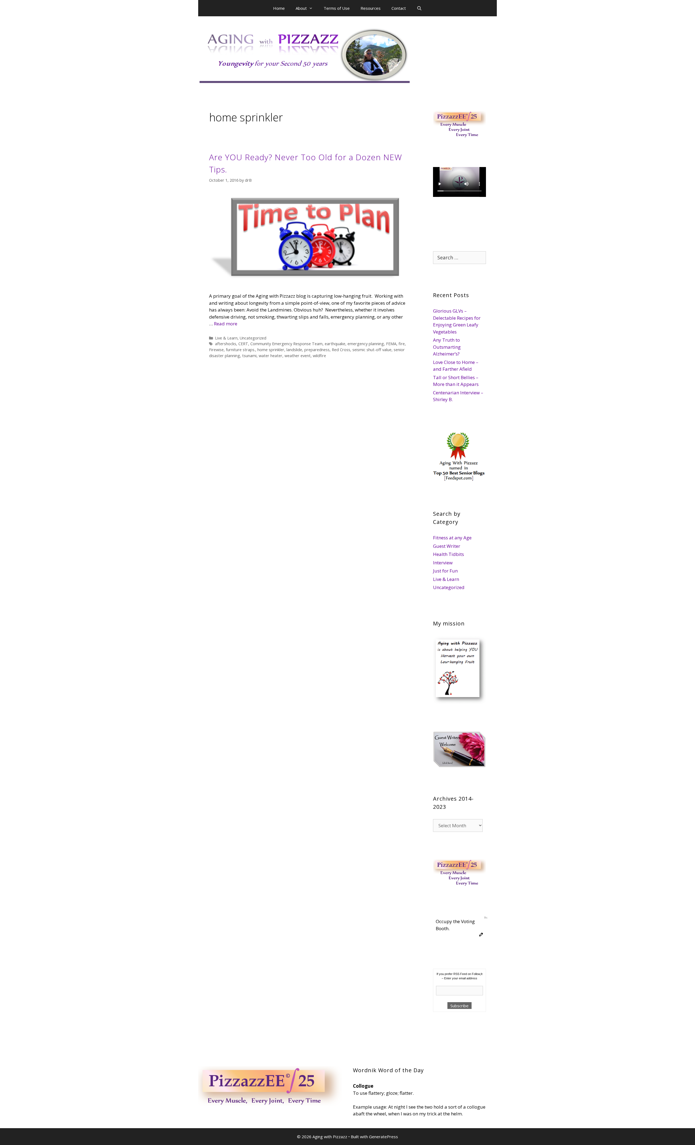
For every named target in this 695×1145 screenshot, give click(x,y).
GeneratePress (383, 1136)
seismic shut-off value (371, 349)
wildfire (319, 355)
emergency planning (366, 343)
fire (402, 343)
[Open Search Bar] (419, 8)
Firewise (216, 349)
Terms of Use (337, 8)
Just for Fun (445, 571)
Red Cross (341, 349)
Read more (225, 323)
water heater (270, 355)
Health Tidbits (448, 554)
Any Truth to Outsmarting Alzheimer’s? (447, 347)
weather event (298, 355)
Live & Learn (226, 338)
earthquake (335, 343)
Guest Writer (446, 546)
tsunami (249, 355)
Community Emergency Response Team (286, 343)
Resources (371, 8)
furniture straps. (240, 349)
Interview (443, 562)
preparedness (317, 349)
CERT (243, 343)
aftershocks (225, 343)
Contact (398, 8)
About (301, 8)
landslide (294, 349)
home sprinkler (270, 349)
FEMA (391, 343)
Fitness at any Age (452, 537)
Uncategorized (253, 338)
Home (279, 8)
